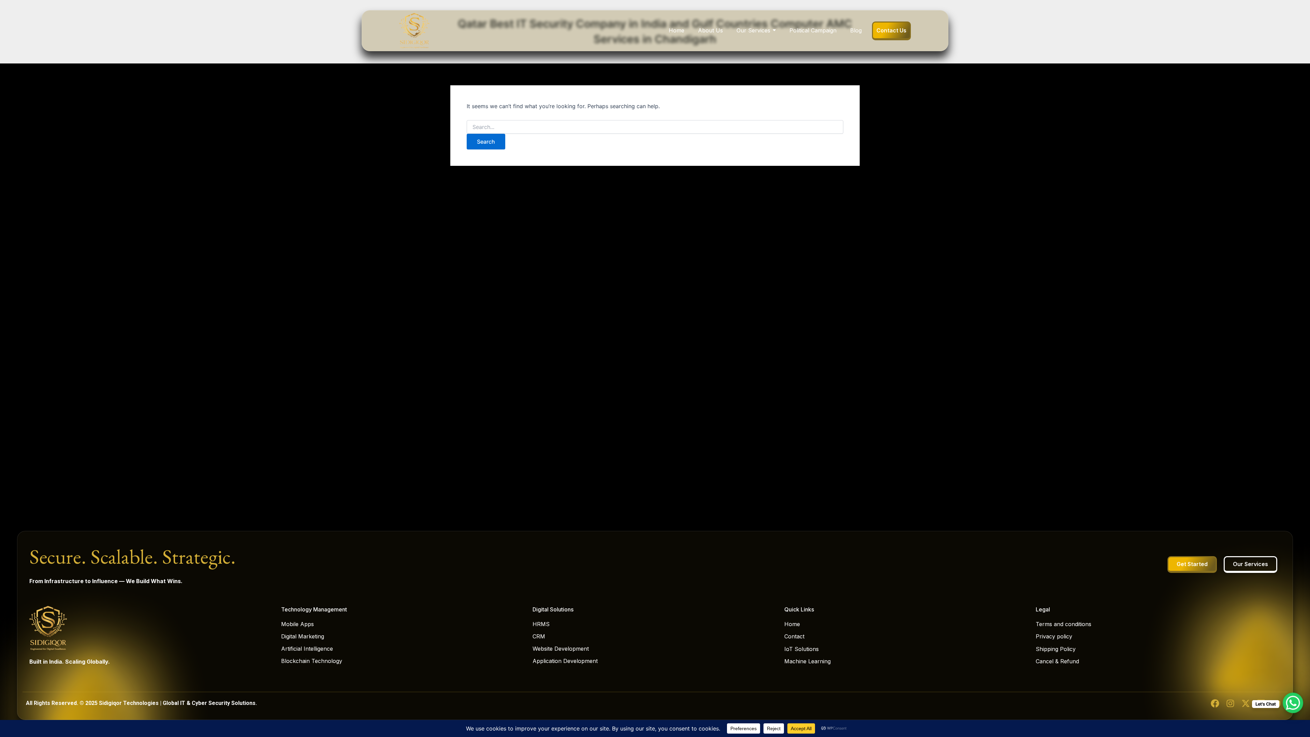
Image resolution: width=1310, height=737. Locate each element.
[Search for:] (655, 127)
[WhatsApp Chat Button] (1293, 703)
